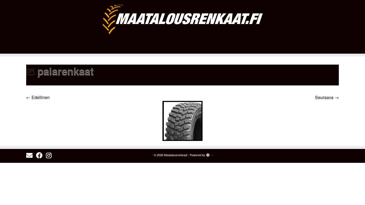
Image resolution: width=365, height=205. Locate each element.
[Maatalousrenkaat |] (182, 19)
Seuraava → (327, 97)
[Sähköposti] (31, 155)
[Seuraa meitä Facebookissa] (41, 155)
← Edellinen (38, 97)
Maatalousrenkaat (175, 155)
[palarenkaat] (182, 120)
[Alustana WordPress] (208, 154)
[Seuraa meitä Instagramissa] (50, 155)
